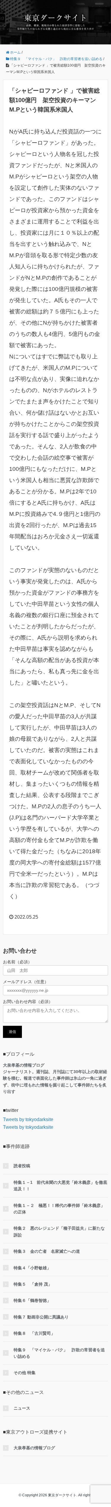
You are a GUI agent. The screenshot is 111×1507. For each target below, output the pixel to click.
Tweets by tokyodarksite (28, 1119)
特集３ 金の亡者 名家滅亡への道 (47, 1251)
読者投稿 (22, 1165)
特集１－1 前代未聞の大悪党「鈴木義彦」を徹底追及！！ (60, 1185)
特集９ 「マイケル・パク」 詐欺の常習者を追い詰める (59, 1353)
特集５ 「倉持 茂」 (33, 1284)
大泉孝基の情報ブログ (34, 1447)
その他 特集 (25, 1372)
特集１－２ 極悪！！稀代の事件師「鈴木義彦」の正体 (59, 1208)
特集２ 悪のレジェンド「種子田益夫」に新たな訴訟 (59, 1231)
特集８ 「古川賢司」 (34, 1333)
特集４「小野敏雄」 (32, 1268)
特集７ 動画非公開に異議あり (41, 1317)
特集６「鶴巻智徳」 (32, 1300)
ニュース (22, 1408)
